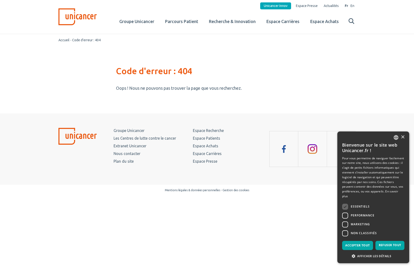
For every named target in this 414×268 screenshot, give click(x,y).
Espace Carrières (282, 21)
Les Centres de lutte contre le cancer (145, 138)
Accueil (63, 40)
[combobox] (396, 137)
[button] (373, 255)
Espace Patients (206, 138)
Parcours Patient (181, 21)
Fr (346, 6)
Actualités (331, 6)
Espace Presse (307, 6)
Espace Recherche (208, 130)
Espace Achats (324, 21)
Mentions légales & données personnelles (192, 190)
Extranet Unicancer (130, 146)
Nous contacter (127, 153)
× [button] (402, 137)
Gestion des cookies (236, 190)
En (352, 6)
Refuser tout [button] (390, 245)
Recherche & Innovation (232, 21)
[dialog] (373, 197)
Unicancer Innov (276, 6)
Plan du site (124, 161)
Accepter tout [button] (357, 245)
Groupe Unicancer (136, 21)
